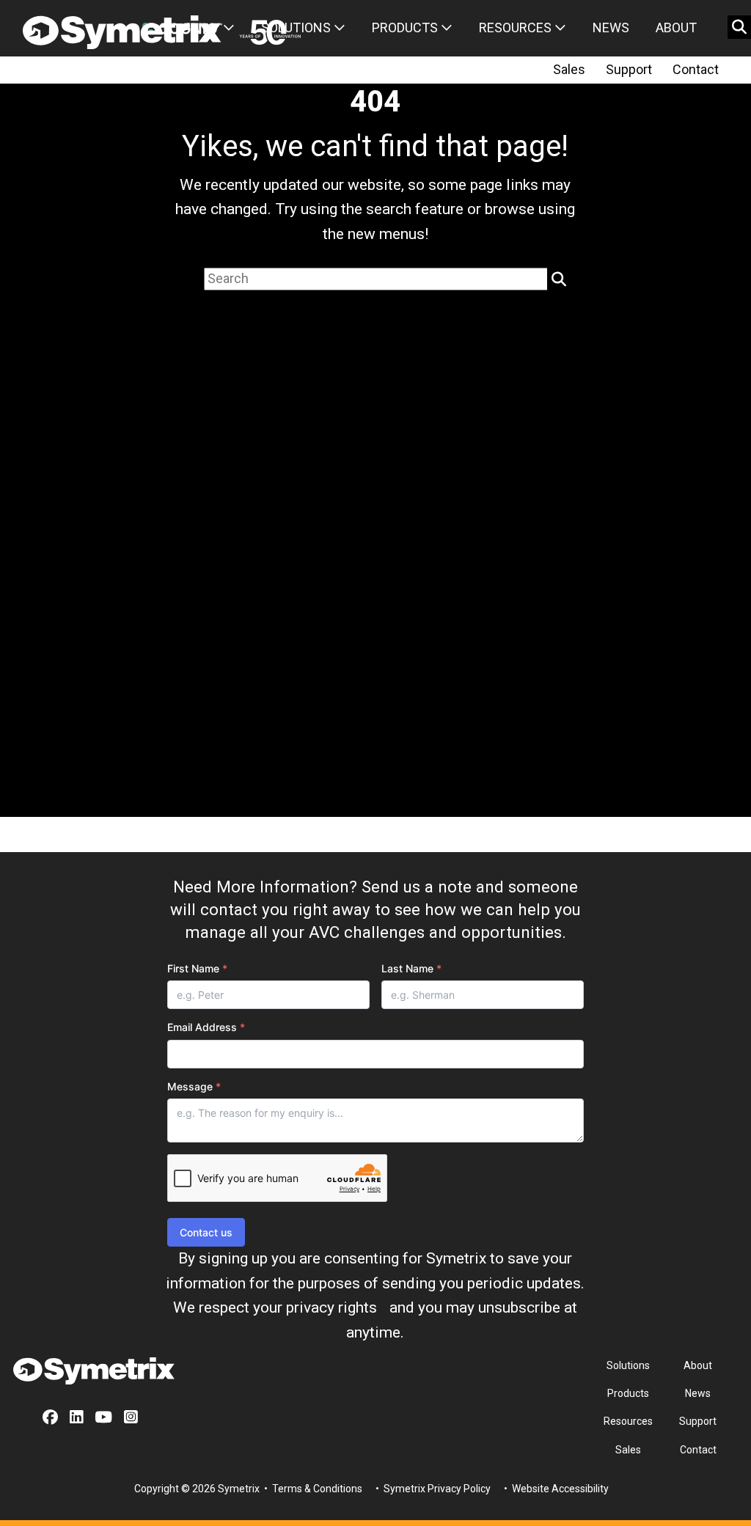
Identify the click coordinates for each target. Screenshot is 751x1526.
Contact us (206, 1232)
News (611, 27)
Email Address (206, 1027)
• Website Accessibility (555, 1488)
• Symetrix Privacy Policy (432, 1488)
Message (194, 1086)
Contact (696, 69)
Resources (516, 27)
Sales (569, 69)
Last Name (411, 968)
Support (629, 69)
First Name (197, 968)
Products (406, 27)
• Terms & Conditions (312, 1488)
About (676, 27)
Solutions (297, 27)
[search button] (739, 27)
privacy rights (331, 1307)
